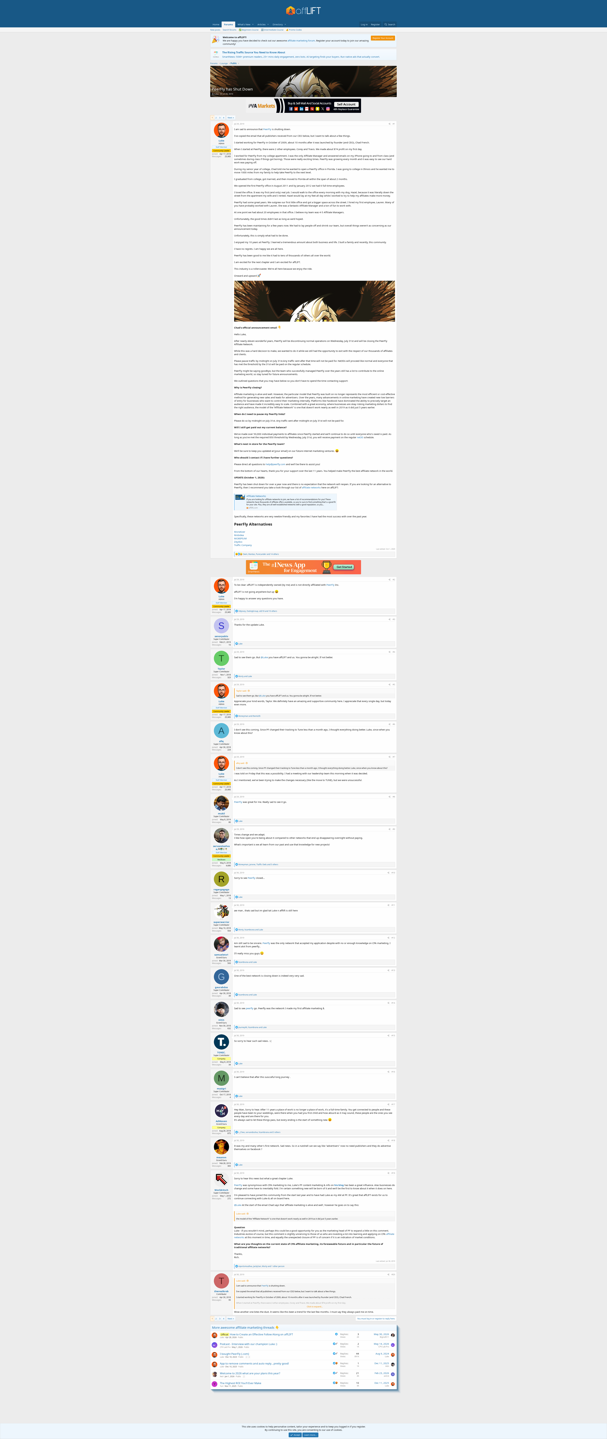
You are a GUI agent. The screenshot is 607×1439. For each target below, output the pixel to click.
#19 (393, 1173)
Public (240, 1337)
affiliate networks (311, 487)
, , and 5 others (258, 864)
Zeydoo (238, 541)
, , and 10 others (257, 611)
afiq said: (240, 763)
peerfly (249, 1008)
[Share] (390, 124)
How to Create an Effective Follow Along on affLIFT (261, 1334)
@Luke (264, 657)
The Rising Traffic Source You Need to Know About (253, 52)
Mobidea (239, 535)
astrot (386, 1376)
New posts (215, 29)
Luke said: (240, 1213)
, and (250, 929)
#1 (394, 123)
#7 (394, 757)
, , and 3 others (259, 1132)
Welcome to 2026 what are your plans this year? (250, 1373)
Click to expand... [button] (315, 1306)
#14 (393, 1003)
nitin (387, 1366)
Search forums (229, 29)
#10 (393, 872)
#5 (394, 684)
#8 (394, 796)
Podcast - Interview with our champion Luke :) (248, 1344)
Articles (262, 24)
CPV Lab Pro (225, 1347)
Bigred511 (384, 1337)
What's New (244, 24)
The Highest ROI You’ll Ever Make (240, 1383)
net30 (360, 437)
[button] (253, 24)
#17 (393, 1104)
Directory (278, 24)
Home (216, 24)
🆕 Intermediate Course (272, 29)
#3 (394, 619)
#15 (393, 1035)
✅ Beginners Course (248, 29)
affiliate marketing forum (301, 40)
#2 (394, 579)
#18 (393, 1140)
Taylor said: (241, 690)
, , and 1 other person (261, 1266)
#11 (393, 905)
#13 (393, 970)
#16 (393, 1071)
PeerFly (267, 129)
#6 (394, 724)
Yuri (221, 1386)
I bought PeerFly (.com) (234, 1354)
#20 (393, 1274)
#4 (394, 652)
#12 (393, 937)
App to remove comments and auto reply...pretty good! (254, 1363)
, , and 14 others (261, 554)
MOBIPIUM (240, 538)
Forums (228, 24)
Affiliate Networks (256, 496)
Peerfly (251, 877)
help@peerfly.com (275, 464)
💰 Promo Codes (294, 29)
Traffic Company (243, 545)
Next (230, 117)
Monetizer (239, 531)
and (245, 676)
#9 (394, 829)
